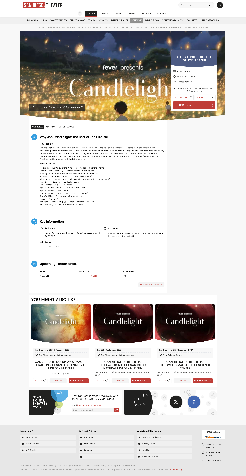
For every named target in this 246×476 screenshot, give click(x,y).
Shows (91, 13)
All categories (210, 20)
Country (192, 20)
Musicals (32, 20)
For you (162, 13)
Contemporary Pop (173, 20)
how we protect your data (89, 405)
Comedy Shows (58, 20)
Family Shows (77, 20)
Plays (43, 20)
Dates (119, 13)
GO (116, 409)
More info (58, 380)
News (132, 13)
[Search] (211, 5)
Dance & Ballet (119, 20)
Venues (106, 13)
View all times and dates (151, 284)
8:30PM (94, 276)
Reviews (146, 13)
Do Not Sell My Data (178, 469)
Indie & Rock (152, 20)
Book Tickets (186, 105)
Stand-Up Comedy (98, 20)
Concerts (136, 20)
